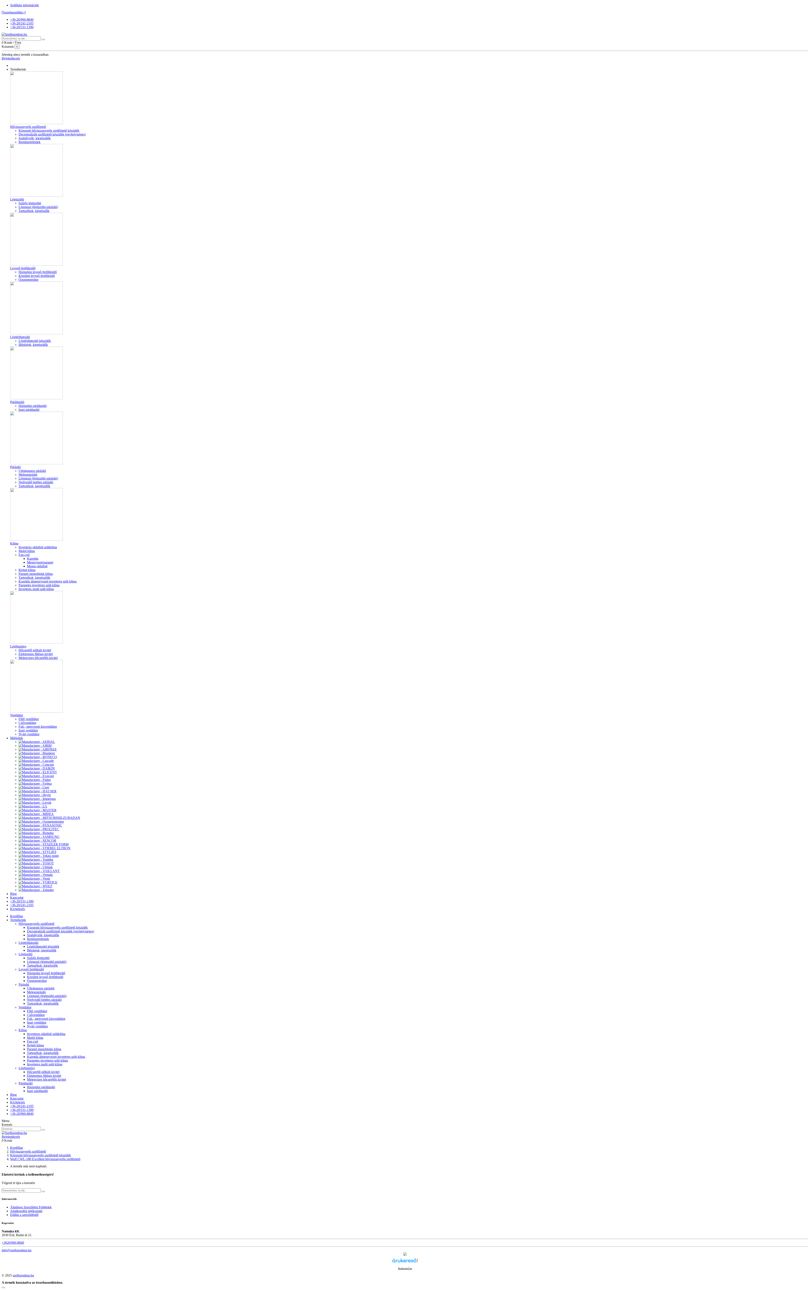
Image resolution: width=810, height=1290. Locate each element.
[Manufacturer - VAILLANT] (39, 871)
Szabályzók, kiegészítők (35, 138)
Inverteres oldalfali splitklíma (38, 547)
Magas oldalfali (37, 566)
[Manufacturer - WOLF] (35, 886)
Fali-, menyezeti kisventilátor (38, 726)
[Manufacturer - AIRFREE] (38, 749)
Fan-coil (24, 555)
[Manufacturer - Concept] (36, 764)
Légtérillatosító (20, 337)
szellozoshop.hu (23, 1275)
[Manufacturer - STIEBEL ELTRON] (44, 848)
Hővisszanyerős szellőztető (28, 127)
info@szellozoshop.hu (16, 1250)
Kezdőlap (16, 916)
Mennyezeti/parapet (40, 562)
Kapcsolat (16, 1098)
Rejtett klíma (27, 570)
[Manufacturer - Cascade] (36, 761)
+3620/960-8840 (13, 1242)
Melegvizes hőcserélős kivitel (38, 658)
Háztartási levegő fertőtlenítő (38, 272)
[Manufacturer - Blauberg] (37, 753)
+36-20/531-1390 (22, 27)
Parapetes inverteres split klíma (39, 585)
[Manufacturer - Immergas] (37, 799)
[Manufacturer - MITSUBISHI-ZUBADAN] (49, 818)
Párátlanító (17, 402)
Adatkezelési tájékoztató (26, 1211)
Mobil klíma (27, 551)
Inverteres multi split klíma (36, 589)
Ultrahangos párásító (32, 471)
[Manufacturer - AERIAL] (37, 742)
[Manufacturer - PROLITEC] (39, 829)
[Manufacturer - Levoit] (35, 802)
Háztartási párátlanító (33, 406)
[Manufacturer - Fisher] (35, 780)
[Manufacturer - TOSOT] (36, 863)
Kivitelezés (17, 1102)
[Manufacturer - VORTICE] (38, 882)
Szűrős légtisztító (30, 203)
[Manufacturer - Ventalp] (36, 875)
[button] (18, 69)
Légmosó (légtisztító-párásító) (38, 207)
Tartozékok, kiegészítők (34, 486)
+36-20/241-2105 (22, 23)
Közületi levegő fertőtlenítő (37, 276)
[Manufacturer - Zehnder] (36, 890)
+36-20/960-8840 (22, 19)
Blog (13, 1094)
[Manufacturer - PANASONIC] (40, 825)
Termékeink (18, 920)
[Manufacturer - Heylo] (35, 795)
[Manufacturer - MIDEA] (36, 814)
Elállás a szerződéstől (24, 1215)
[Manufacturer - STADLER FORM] (44, 844)
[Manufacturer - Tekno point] (39, 856)
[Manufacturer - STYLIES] (37, 852)
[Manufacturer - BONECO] (38, 757)
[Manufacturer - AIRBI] (35, 745)
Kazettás (32, 558)
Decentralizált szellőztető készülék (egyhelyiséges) (52, 134)
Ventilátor (16, 715)
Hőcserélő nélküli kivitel (35, 650)
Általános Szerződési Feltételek (31, 1207)
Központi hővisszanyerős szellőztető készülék (49, 130)
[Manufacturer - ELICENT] (38, 772)
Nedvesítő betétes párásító (36, 482)
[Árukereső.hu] (405, 1264)
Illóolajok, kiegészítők (33, 344)
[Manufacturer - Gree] (34, 787)
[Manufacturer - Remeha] (36, 833)
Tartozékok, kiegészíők (34, 211)
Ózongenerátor (28, 279)
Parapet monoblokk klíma (36, 574)
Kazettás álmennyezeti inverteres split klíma (48, 581)
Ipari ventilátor (28, 730)
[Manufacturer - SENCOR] (37, 840)
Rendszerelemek (29, 142)
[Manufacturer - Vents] (34, 878)
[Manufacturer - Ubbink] (36, 867)
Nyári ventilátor (29, 734)
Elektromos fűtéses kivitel (36, 654)
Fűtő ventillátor (29, 719)
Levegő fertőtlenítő (22, 268)
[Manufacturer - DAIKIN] (37, 768)
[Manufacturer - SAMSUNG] (39, 837)
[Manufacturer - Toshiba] (36, 859)
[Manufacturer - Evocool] (36, 776)
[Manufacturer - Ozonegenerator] (41, 821)
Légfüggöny (18, 646)
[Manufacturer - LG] (33, 806)
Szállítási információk (24, 5)
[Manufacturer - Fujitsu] (35, 783)
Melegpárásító (28, 474)
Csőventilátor (27, 723)
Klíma (14, 543)
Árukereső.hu (405, 1268)
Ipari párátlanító (29, 409)
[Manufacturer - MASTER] (38, 810)
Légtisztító (17, 199)
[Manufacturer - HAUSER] (38, 791)
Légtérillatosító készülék (35, 341)
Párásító (15, 467)
